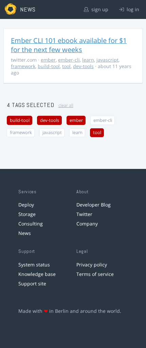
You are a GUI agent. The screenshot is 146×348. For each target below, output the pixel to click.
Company (87, 223)
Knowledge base (37, 274)
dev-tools (83, 66)
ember (48, 60)
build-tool (49, 66)
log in (132, 9)
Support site (32, 283)
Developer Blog (93, 204)
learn (88, 60)
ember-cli (69, 60)
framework (23, 66)
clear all (65, 105)
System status (34, 264)
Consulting (30, 223)
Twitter (84, 214)
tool (66, 66)
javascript (107, 60)
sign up (99, 9)
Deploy (26, 204)
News (24, 233)
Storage (27, 214)
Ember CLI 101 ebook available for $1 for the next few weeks (69, 45)
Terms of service (95, 274)
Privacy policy (91, 264)
